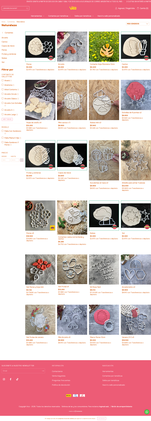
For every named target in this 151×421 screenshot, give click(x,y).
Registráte (130, 8)
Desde (4, 156)
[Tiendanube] (75, 411)
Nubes (4, 58)
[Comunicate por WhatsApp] (146, 411)
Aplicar (21, 160)
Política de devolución (61, 385)
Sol (3, 62)
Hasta (13, 156)
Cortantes (11, 22)
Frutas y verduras (9, 54)
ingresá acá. (104, 407)
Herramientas (36, 16)
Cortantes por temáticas (58, 16)
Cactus (4, 42)
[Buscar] (27, 8)
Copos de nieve (8, 46)
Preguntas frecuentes (61, 380)
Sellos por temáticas (83, 16)
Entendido (101, 418)
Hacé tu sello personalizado (108, 16)
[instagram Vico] (4, 379)
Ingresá (121, 8)
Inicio (3, 22)
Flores (4, 50)
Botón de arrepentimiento (122, 407)
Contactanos (57, 371)
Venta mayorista (58, 376)
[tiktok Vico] (17, 379)
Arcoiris (5, 38)
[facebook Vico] (10, 379)
